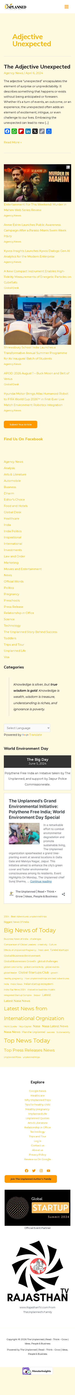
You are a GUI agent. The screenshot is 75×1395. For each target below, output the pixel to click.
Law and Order (14, 556)
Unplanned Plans (12, 1057)
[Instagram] (41, 1170)
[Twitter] (34, 1170)
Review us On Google (37, 1159)
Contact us (37, 1145)
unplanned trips (31, 1057)
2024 (6, 916)
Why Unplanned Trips (37, 1100)
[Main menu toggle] (66, 6)
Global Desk (11, 287)
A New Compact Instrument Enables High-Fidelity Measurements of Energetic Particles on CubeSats (37, 277)
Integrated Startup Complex (18, 995)
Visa (6, 657)
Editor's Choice (14, 499)
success (51, 1032)
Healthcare (11, 518)
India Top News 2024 (15, 989)
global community (13, 967)
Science (9, 619)
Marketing (11, 562)
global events (52, 967)
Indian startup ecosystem (38, 984)
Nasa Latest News (55, 1026)
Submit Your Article (21, 424)
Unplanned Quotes (37, 1118)
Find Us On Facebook (23, 438)
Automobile (12, 481)
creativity (42, 944)
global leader (10, 973)
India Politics (13, 531)
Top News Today (27, 1040)
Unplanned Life (15, 651)
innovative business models (41, 989)
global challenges (48, 961)
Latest (46, 995)
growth (54, 973)
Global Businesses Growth (20, 961)
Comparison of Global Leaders (20, 944)
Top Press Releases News (29, 1050)
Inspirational (12, 537)
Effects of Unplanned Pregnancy (20, 950)
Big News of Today (30, 930)
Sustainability (63, 1032)
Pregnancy (11, 594)
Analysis (9, 468)
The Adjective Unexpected (37, 66)
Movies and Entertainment (23, 569)
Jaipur (36, 995)
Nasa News (12, 1032)
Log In (37, 1141)
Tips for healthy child (37, 1104)
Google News (37, 1091)
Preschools (12, 600)
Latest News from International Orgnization (34, 1013)
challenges (35, 939)
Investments (13, 550)
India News (16, 984)
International (13, 543)
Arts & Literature (15, 474)
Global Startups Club (33, 972)
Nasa (36, 1026)
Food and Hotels (16, 506)
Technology (12, 625)
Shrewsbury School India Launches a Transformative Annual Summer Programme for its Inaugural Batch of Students (35, 353)
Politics (9, 588)
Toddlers (10, 638)
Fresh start (43, 950)
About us (37, 1150)
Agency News (13, 73)
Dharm (9, 493)
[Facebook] (26, 1170)
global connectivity (34, 967)
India (7, 525)
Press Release (13, 607)
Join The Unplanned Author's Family (30, 1178)
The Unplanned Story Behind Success (30, 632)
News (8, 575)
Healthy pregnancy (13, 978)
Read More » (13, 142)
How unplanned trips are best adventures (47, 978)
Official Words (13, 581)
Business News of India (16, 939)
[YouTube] (48, 1170)
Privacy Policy (37, 1154)
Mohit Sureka (10, 1026)
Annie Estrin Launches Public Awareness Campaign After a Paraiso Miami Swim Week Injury (35, 230)
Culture (52, 944)
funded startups (59, 950)
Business (10, 487)
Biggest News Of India (16, 922)
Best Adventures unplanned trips (29, 916)
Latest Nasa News (17, 1001)
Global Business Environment (22, 955)
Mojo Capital (25, 1026)
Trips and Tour (14, 644)
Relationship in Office (19, 613)
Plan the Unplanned (33, 1032)
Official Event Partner (37, 1228)
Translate (35, 735)
